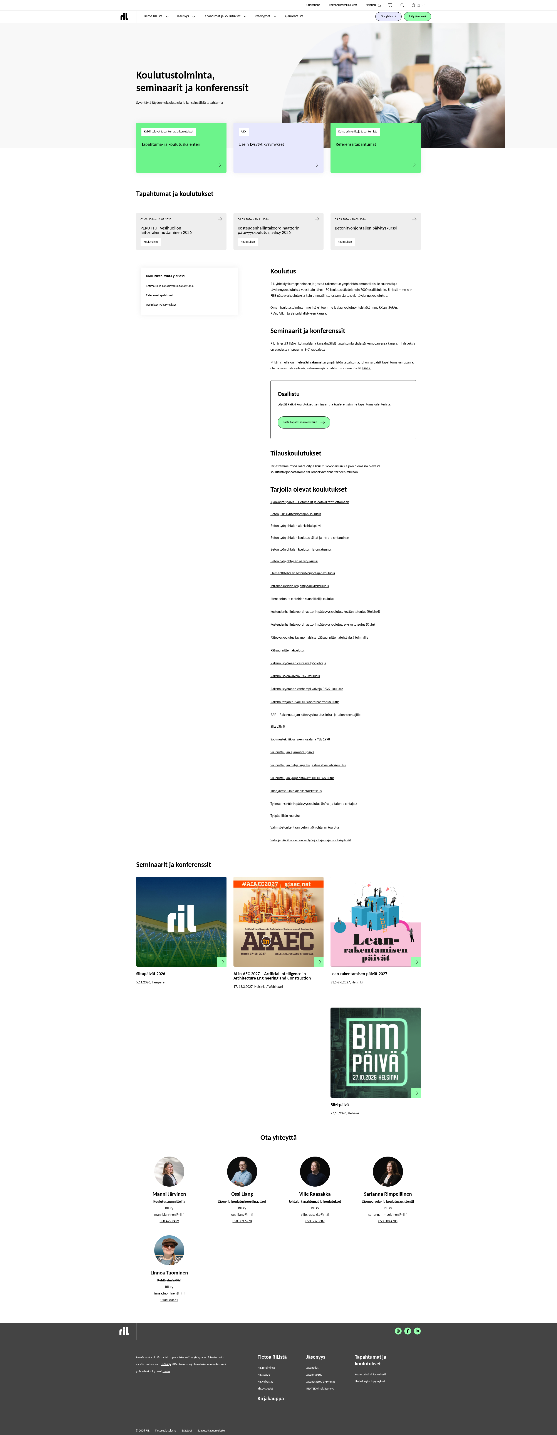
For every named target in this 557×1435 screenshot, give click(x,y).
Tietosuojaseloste (165, 1430)
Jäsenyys (183, 16)
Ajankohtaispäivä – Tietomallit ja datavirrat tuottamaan (309, 502)
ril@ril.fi (166, 1364)
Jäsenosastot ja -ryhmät (320, 1381)
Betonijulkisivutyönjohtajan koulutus (295, 514)
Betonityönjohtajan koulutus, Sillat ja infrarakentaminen (309, 538)
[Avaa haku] (402, 5)
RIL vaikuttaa (265, 1381)
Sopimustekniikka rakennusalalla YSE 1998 (300, 739)
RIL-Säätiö (264, 1374)
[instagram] (398, 1331)
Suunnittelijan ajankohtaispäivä (292, 752)
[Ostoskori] (390, 5)
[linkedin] (417, 1331)
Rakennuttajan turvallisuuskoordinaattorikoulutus (304, 702)
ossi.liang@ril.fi (242, 1215)
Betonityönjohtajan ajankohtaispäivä (296, 526)
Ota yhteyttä (388, 16)
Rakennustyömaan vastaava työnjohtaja (298, 663)
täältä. (366, 368)
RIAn (273, 313)
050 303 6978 (242, 1221)
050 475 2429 (169, 1221)
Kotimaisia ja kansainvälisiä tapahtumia (170, 286)
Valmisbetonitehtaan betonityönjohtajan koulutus (304, 827)
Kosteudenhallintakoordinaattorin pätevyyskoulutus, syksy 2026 (269, 230)
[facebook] (407, 1331)
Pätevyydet (262, 16)
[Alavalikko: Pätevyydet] (275, 16)
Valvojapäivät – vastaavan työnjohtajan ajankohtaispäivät (310, 840)
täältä (166, 1371)
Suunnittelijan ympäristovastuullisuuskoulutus (302, 778)
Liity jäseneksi (417, 16)
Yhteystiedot (265, 1388)
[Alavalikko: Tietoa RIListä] (167, 16)
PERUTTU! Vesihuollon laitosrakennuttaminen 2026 (166, 230)
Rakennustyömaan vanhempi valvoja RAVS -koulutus (306, 689)
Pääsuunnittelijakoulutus (287, 650)
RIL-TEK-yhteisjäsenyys (320, 1388)
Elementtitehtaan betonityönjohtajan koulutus (302, 573)
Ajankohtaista (294, 16)
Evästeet (186, 1430)
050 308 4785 (388, 1221)
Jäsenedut (312, 1368)
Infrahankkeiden (281, 586)
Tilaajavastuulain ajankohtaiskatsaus (296, 791)
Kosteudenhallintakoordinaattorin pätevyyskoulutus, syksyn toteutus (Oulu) (322, 624)
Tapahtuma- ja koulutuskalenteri (170, 144)
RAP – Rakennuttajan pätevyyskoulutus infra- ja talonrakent (312, 715)
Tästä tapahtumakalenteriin (300, 422)
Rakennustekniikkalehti (343, 5)
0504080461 (169, 1300)
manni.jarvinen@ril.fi (169, 1215)
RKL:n (383, 308)
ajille (357, 715)
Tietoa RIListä (153, 16)
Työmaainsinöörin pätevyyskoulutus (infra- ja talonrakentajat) (313, 804)
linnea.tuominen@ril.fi (169, 1293)
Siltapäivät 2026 (150, 974)
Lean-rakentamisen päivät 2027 (359, 974)
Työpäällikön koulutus (285, 816)
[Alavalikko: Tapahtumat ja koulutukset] (245, 16)
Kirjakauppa (313, 5)
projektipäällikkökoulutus (311, 586)
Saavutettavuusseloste (211, 1430)
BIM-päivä (340, 1105)
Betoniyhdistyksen (303, 313)
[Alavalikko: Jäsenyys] (193, 16)
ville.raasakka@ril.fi (315, 1215)
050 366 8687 (315, 1221)
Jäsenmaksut (314, 1374)
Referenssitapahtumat (356, 144)
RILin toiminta (266, 1368)
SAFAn (392, 308)
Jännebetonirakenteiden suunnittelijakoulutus (302, 599)
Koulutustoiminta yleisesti (370, 1374)
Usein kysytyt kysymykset (261, 144)
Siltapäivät (277, 726)
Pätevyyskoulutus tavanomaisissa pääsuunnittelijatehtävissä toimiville (319, 638)
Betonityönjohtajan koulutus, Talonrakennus (301, 549)
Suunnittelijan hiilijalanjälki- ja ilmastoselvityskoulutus (308, 765)
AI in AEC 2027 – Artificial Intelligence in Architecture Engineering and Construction (272, 976)
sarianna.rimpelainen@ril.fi (387, 1215)
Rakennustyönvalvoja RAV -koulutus (295, 676)
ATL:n (282, 313)
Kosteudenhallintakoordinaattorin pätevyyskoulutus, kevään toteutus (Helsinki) (325, 612)
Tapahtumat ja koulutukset (221, 16)
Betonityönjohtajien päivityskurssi (366, 228)
